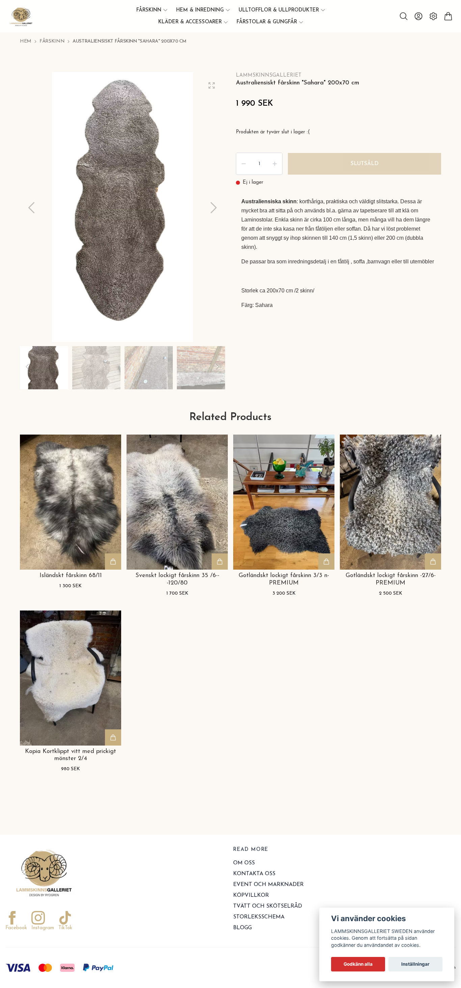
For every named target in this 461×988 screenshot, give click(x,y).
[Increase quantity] (274, 164)
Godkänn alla (358, 964)
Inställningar (415, 964)
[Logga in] (418, 16)
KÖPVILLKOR (251, 895)
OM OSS (244, 863)
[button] (214, 208)
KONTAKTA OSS (254, 874)
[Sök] (403, 16)
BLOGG (242, 928)
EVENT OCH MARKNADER (268, 884)
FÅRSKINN (51, 41)
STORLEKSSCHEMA (258, 917)
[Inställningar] (433, 16)
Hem (25, 41)
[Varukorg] (448, 16)
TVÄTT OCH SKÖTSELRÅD (267, 906)
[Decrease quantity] (243, 164)
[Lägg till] (113, 561)
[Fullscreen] (212, 85)
